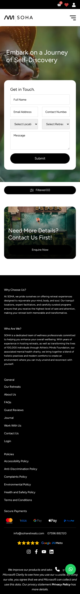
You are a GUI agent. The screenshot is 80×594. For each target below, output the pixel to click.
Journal (9, 418)
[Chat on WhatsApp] (70, 569)
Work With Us (12, 425)
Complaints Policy (15, 476)
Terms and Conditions (18, 500)
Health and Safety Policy (19, 492)
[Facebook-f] (36, 551)
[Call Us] (57, 569)
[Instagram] (28, 551)
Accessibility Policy (16, 461)
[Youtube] (44, 551)
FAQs (7, 402)
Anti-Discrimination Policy (20, 469)
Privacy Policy (61, 584)
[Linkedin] (51, 551)
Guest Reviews (14, 410)
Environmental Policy (17, 484)
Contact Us (11, 433)
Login (7, 441)
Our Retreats (12, 387)
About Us (10, 394)
